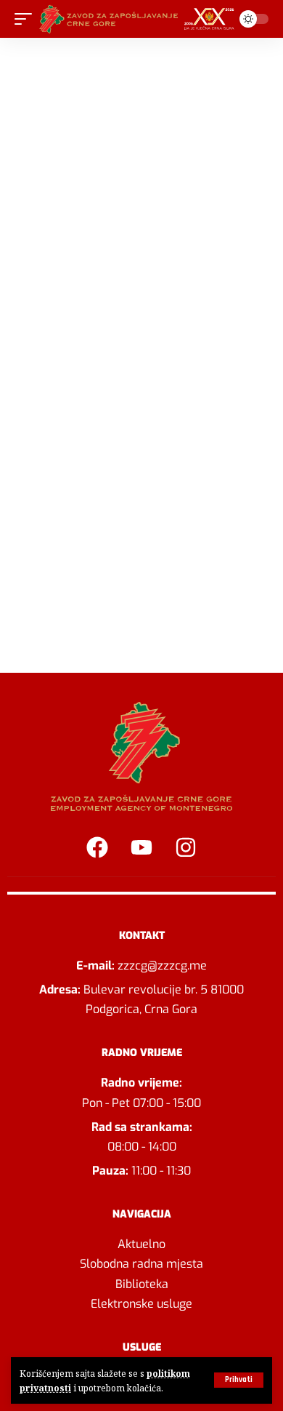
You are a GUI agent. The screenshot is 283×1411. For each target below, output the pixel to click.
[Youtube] (141, 847)
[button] (238, 1380)
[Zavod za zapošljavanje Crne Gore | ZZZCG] (139, 19)
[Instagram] (186, 847)
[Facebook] (97, 847)
